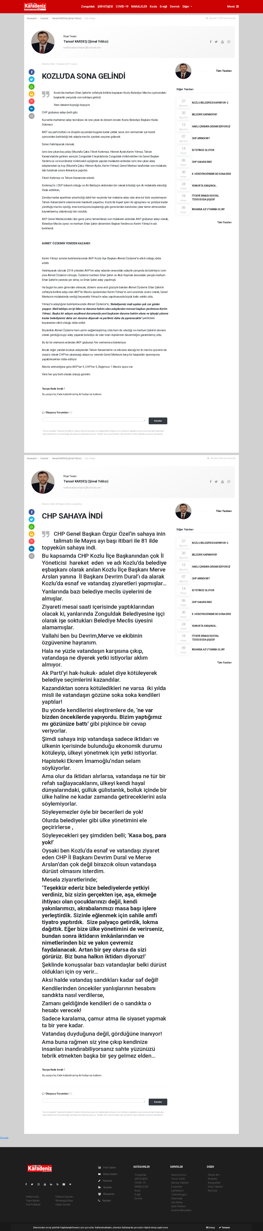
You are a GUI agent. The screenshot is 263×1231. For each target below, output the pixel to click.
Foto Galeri (109, 1167)
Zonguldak (88, 6)
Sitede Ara (214, 1174)
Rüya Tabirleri (215, 1186)
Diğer (186, 6)
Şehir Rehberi (178, 1206)
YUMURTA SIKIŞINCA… (205, 185)
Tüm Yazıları (224, 70)
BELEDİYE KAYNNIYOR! (204, 114)
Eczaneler (176, 1186)
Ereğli (163, 6)
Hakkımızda (32, 1196)
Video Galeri (110, 1174)
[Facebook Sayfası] (27, 1184)
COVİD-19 (122, 6)
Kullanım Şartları (64, 1196)
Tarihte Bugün (179, 1194)
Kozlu (153, 6)
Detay (211, 1227)
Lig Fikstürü (177, 1190)
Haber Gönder (63, 1204)
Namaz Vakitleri (180, 1182)
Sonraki (4, 1138)
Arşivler (107, 1187)
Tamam (225, 1227)
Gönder (158, 420)
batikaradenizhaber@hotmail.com (82, 47)
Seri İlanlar (177, 1202)
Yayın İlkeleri (33, 1200)
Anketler (212, 1178)
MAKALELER (139, 6)
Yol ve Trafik (178, 1178)
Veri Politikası (33, 1204)
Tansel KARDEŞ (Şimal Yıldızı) (66, 18)
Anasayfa (32, 18)
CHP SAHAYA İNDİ (202, 161)
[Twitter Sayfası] (33, 1184)
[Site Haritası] (65, 1184)
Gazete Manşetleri (181, 1210)
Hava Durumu (178, 1174)
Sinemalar (176, 1198)
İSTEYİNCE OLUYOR (203, 150)
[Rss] (59, 1184)
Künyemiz (109, 1194)
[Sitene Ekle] (71, 1184)
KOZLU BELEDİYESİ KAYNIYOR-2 (210, 102)
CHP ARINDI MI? (201, 138)
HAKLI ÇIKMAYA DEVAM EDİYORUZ (211, 126)
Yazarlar (44, 18)
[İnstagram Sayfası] (40, 1184)
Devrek (175, 6)
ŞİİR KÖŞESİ (105, 6)
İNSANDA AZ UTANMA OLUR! (208, 209)
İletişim (106, 1200)
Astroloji (212, 1190)
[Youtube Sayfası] (46, 1184)
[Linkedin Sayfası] (52, 1184)
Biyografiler (214, 1182)
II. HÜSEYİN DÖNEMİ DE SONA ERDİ (211, 173)
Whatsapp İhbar (64, 1200)
